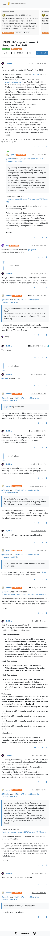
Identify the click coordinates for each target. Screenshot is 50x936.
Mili (7, 245)
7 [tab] (27, 35)
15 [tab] (21, 38)
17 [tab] (28, 38)
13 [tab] (14, 38)
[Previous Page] (3, 23)
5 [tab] (19, 35)
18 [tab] (32, 38)
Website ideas (8, 12)
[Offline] (3, 63)
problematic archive (13, 82)
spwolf (13, 155)
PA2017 (36, 74)
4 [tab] (16, 35)
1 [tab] (5, 35)
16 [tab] (25, 38)
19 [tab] (36, 38)
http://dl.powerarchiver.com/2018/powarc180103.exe (22, 594)
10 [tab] (38, 35)
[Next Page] (47, 23)
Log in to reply (41, 53)
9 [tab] (34, 35)
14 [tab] (18, 38)
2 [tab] (8, 35)
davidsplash (10, 15)
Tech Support (17, 49)
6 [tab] (23, 35)
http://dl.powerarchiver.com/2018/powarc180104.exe (22, 832)
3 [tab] (12, 35)
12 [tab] (45, 35)
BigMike (9, 63)
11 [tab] (41, 35)
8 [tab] (30, 35)
